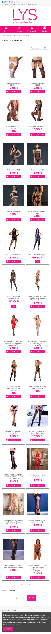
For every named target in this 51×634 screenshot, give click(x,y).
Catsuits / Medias (8, 590)
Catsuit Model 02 (37, 170)
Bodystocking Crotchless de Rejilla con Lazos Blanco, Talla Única (13, 522)
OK (32, 598)
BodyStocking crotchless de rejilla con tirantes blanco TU (37, 343)
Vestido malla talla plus (13, 255)
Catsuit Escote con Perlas (13, 127)
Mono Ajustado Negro (37, 255)
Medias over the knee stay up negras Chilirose (13, 566)
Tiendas (20, 2)
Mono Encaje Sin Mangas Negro (13, 297)
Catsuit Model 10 (13, 211)
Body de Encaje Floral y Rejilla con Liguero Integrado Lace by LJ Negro (37, 568)
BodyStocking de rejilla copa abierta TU (37, 387)
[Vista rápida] (16, 80)
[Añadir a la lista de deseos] (10, 80)
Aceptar (8, 629)
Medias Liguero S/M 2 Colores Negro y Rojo (37, 432)
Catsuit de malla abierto (37, 126)
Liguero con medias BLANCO (13, 84)
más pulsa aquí (13, 624)
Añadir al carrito (14, 91)
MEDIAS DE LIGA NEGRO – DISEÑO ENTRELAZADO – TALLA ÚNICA (13, 476)
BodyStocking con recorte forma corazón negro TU (13, 388)
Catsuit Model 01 (13, 170)
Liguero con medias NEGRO (37, 84)
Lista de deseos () (20, 4)
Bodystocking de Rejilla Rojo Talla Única (37, 476)
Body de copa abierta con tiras (37, 212)
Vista (37, 261)
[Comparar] (13, 80)
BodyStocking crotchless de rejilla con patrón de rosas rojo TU (13, 343)
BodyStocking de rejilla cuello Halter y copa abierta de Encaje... (37, 298)
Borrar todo (20, 598)
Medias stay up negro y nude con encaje (37, 521)
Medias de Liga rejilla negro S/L (13, 432)
